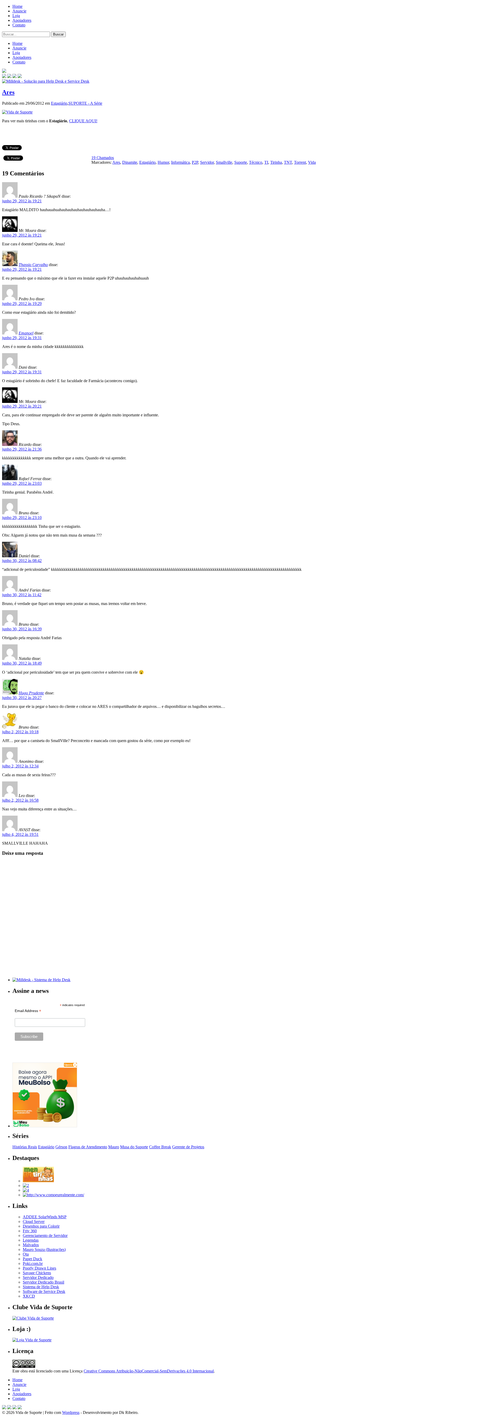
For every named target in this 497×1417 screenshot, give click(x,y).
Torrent (300, 162)
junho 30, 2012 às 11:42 (21, 595)
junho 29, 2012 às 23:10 (22, 517)
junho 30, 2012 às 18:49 (22, 663)
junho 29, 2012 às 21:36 (22, 449)
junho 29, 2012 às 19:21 (22, 201)
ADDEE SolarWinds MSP (45, 1217)
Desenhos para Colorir (41, 1226)
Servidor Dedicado (38, 1277)
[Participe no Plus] (14, 1408)
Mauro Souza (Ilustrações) (44, 1249)
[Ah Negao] (26, 1190)
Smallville (224, 162)
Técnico (255, 162)
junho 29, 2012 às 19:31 (22, 338)
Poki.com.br (33, 1263)
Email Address (28, 1010)
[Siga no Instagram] (20, 1408)
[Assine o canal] (20, 76)
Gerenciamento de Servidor (45, 1235)
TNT (288, 162)
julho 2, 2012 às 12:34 (20, 766)
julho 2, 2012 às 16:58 (20, 800)
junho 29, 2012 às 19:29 (22, 303)
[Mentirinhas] (38, 1181)
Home (17, 6)
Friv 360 (30, 1231)
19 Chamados (102, 157)
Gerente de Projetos (188, 1147)
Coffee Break (160, 1147)
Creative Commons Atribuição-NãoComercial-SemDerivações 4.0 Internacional (149, 1371)
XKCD (29, 1296)
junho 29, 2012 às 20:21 (22, 406)
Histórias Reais (24, 1147)
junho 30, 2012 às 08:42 (22, 560)
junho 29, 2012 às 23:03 (22, 483)
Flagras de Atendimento (87, 1147)
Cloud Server (34, 1221)
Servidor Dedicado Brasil (43, 1282)
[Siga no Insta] (4, 76)
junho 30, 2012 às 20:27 (22, 697)
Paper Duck (32, 1259)
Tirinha (276, 162)
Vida (312, 162)
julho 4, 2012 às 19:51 (20, 834)
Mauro (113, 1147)
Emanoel (26, 333)
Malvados (31, 1245)
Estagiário (59, 103)
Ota (26, 1254)
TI (266, 162)
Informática (180, 162)
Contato (18, 25)
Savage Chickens (37, 1273)
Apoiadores (21, 20)
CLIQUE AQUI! (83, 121)
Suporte (240, 162)
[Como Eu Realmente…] (53, 1195)
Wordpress (70, 1412)
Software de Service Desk (44, 1291)
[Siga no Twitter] (14, 76)
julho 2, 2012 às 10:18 (20, 732)
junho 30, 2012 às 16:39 (22, 629)
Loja (16, 15)
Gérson (61, 1147)
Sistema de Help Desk (41, 1287)
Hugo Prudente (31, 693)
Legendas (31, 1240)
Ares (8, 92)
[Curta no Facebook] (9, 76)
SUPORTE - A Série (85, 103)
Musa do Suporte (134, 1147)
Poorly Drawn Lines (39, 1268)
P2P (195, 162)
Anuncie (19, 11)
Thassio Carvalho (33, 264)
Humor (163, 162)
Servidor (207, 162)
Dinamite (129, 162)
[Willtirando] (26, 1185)
